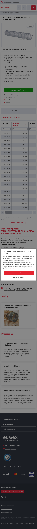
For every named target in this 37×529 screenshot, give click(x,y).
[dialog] (18, 264)
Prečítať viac (11, 269)
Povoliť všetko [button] (19, 273)
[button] (18, 277)
